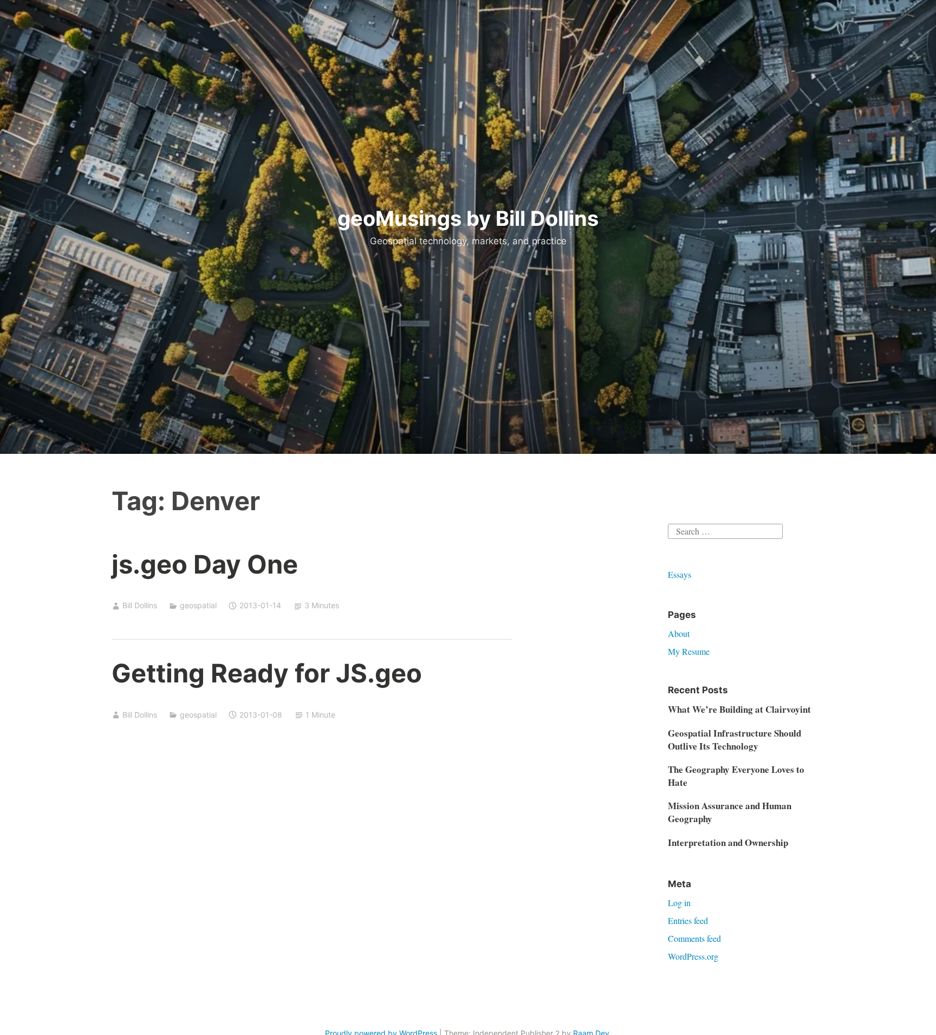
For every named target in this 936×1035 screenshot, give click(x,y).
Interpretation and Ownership (728, 842)
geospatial (198, 605)
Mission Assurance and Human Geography (729, 812)
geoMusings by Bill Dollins (468, 218)
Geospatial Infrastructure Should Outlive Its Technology (734, 739)
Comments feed (694, 938)
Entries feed (688, 920)
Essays (679, 574)
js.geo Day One (205, 564)
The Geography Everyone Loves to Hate (736, 776)
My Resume (689, 651)
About (679, 633)
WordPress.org (693, 956)
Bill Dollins (139, 605)
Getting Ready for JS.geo (267, 673)
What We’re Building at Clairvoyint (739, 709)
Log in (679, 902)
